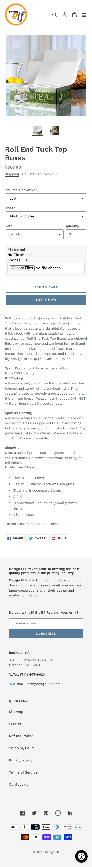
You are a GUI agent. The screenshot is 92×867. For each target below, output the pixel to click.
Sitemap (16, 712)
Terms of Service (23, 772)
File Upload (16, 249)
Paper (10, 208)
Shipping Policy (22, 748)
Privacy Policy (21, 760)
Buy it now (46, 299)
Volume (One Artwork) (23, 190)
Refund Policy (21, 736)
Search (15, 724)
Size (9, 226)
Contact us (18, 784)
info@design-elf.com (44, 684)
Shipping (12, 174)
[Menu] (84, 15)
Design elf (52, 852)
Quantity (72, 226)
